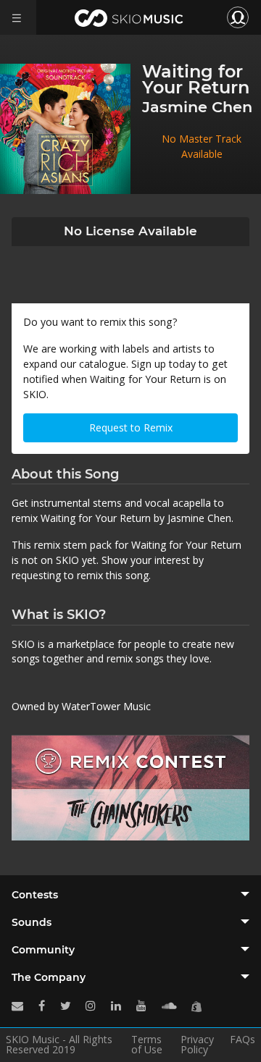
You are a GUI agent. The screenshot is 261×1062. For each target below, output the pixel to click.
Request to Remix (131, 427)
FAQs (242, 1040)
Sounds (31, 922)
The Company (49, 977)
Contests (35, 894)
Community (43, 949)
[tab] (130, 895)
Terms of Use (146, 1044)
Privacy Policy (197, 1044)
